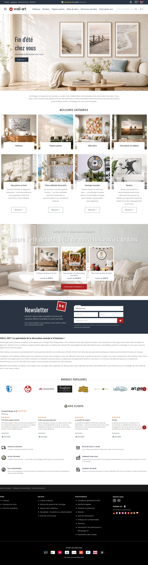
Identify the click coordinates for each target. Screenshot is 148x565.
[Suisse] (128, 513)
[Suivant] (144, 389)
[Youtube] (119, 500)
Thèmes (6, 2)
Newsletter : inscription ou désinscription (56, 512)
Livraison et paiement (86, 508)
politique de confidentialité (82, 327)
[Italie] (120, 513)
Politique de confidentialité (21, 488)
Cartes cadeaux (46, 500)
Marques (13, 2)
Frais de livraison (15, 447)
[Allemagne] (114, 513)
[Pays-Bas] (123, 513)
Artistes (33, 2)
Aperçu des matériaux (49, 508)
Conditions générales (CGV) (89, 500)
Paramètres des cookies (87, 534)
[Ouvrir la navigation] (5, 9)
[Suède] (134, 513)
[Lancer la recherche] (136, 9)
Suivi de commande (48, 516)
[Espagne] (131, 513)
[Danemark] (126, 513)
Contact (6, 500)
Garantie (81, 523)
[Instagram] (114, 500)
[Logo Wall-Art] (17, 9)
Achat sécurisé (14, 457)
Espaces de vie (23, 2)
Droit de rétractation (38, 488)
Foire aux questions (10, 508)
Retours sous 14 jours (91, 447)
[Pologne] (137, 513)
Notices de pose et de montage (52, 504)
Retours (81, 512)
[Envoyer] (120, 320)
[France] (117, 513)
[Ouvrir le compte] (130, 2)
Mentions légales (5, 488)
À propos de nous (10, 504)
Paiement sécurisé (89, 468)
